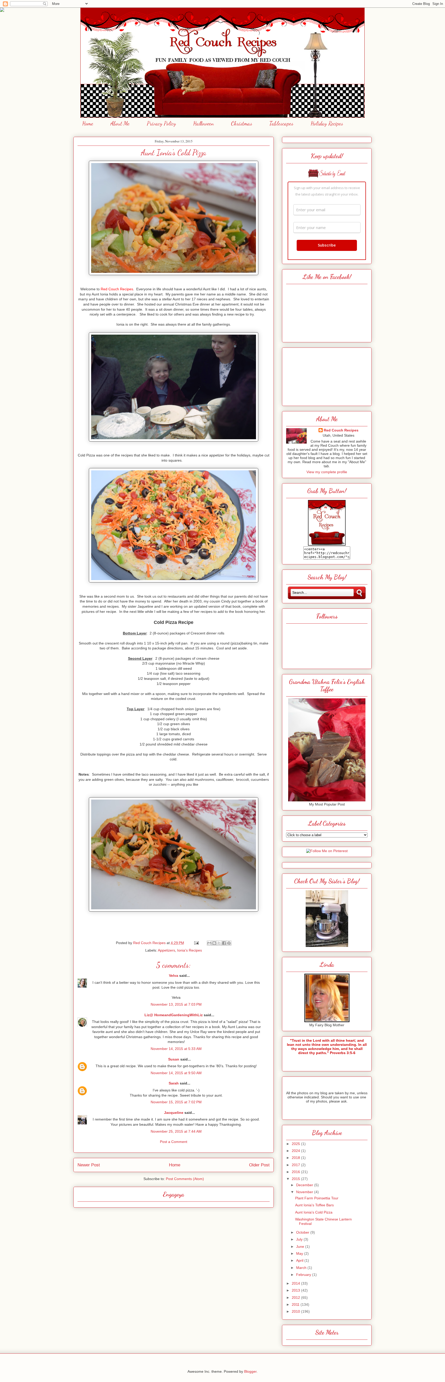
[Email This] (209, 943)
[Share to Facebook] (224, 943)
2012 (296, 1297)
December (305, 1185)
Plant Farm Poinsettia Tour (316, 1198)
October (303, 1232)
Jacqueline (173, 1112)
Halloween (203, 123)
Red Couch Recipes (341, 430)
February (304, 1275)
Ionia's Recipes (189, 950)
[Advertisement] (327, 375)
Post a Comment (173, 1142)
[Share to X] (219, 943)
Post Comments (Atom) (185, 1179)
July (300, 1239)
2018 (296, 1158)
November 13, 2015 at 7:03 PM (176, 1004)
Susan (173, 1059)
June (300, 1246)
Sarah (174, 1083)
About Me (120, 123)
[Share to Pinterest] (229, 943)
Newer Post (89, 1165)
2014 (296, 1283)
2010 (296, 1311)
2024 (296, 1151)
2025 (296, 1144)
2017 (296, 1165)
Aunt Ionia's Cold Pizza (313, 1212)
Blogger (250, 1371)
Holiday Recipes (327, 123)
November (305, 1192)
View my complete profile (326, 472)
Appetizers (166, 950)
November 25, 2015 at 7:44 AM (176, 1131)
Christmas (241, 123)
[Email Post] (196, 943)
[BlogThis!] (214, 943)
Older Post (259, 1165)
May (300, 1253)
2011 (296, 1304)
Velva (173, 975)
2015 (296, 1179)
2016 (296, 1172)
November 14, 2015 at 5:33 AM (176, 1049)
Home (87, 123)
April (300, 1260)
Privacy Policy (161, 123)
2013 (296, 1290)
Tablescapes (281, 123)
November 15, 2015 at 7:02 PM (176, 1102)
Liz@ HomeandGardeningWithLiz (173, 1015)
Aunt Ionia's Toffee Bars (314, 1205)
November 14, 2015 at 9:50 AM (176, 1073)
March (301, 1268)
